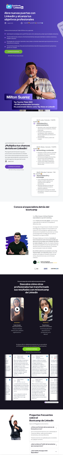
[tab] (44, 428)
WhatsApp (37, 423)
